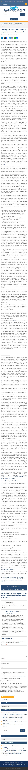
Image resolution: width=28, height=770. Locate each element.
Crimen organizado (14, 577)
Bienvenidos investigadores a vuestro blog (15, 1)
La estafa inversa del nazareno (14, 586)
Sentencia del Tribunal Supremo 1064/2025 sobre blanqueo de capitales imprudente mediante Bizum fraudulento (13, 719)
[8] (4, 164)
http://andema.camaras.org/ (8, 569)
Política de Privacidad (21, 676)
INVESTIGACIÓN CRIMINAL (14, 10)
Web (2, 667)
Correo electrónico (5, 663)
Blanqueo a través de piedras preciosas (11, 712)
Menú (15, 19)
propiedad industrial (13, 580)
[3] (25, 106)
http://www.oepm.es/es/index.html (11, 481)
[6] (24, 135)
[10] (14, 320)
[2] (10, 57)
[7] (17, 141)
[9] (19, 180)
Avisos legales (5, 4)
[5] (13, 133)
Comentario (4, 644)
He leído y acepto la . (17, 676)
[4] (21, 119)
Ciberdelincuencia (17, 23)
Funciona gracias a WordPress (8, 764)
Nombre (3, 658)
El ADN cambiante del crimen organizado (15, 748)
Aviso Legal (8, 768)
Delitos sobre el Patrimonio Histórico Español (14, 589)
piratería (6, 580)
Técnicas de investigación (11, 578)
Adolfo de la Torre (13, 34)
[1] (12, 43)
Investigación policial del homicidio (19, 750)
